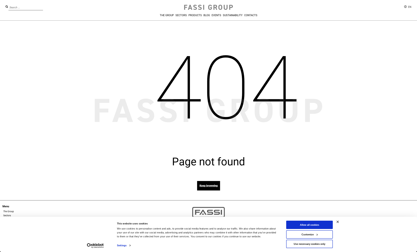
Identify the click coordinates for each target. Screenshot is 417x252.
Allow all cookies (309, 224)
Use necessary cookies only (309, 244)
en (409, 6)
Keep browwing (209, 185)
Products (195, 15)
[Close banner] (338, 222)
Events (216, 15)
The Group (167, 15)
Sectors (181, 15)
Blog (206, 15)
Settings (122, 245)
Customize (308, 234)
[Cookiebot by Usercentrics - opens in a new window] (95, 245)
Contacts (250, 15)
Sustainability (233, 15)
